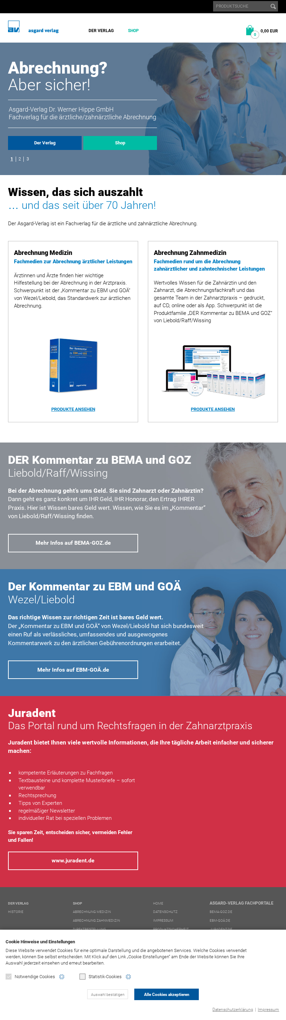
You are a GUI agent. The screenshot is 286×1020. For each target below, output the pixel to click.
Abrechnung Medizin (92, 912)
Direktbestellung (89, 929)
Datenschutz (165, 912)
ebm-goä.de (220, 920)
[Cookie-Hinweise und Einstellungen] (62, 977)
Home (158, 903)
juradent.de (221, 929)
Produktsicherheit (171, 929)
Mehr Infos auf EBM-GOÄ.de (73, 669)
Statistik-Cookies (105, 976)
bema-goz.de (221, 912)
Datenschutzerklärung (232, 1009)
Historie (15, 912)
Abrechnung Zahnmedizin (96, 920)
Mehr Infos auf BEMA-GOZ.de (73, 542)
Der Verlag (101, 30)
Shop (133, 30)
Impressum (268, 1009)
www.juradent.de (73, 860)
